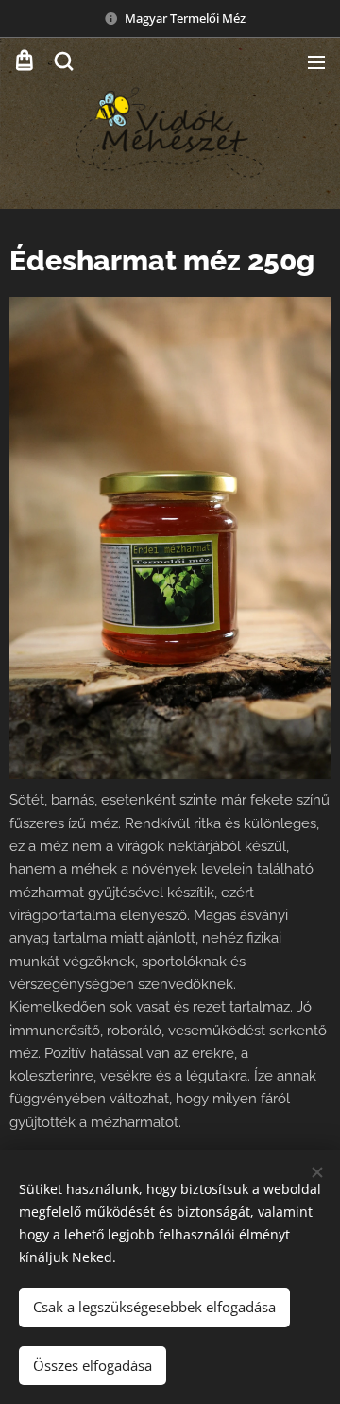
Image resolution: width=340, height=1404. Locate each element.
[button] (63, 61)
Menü (316, 61)
